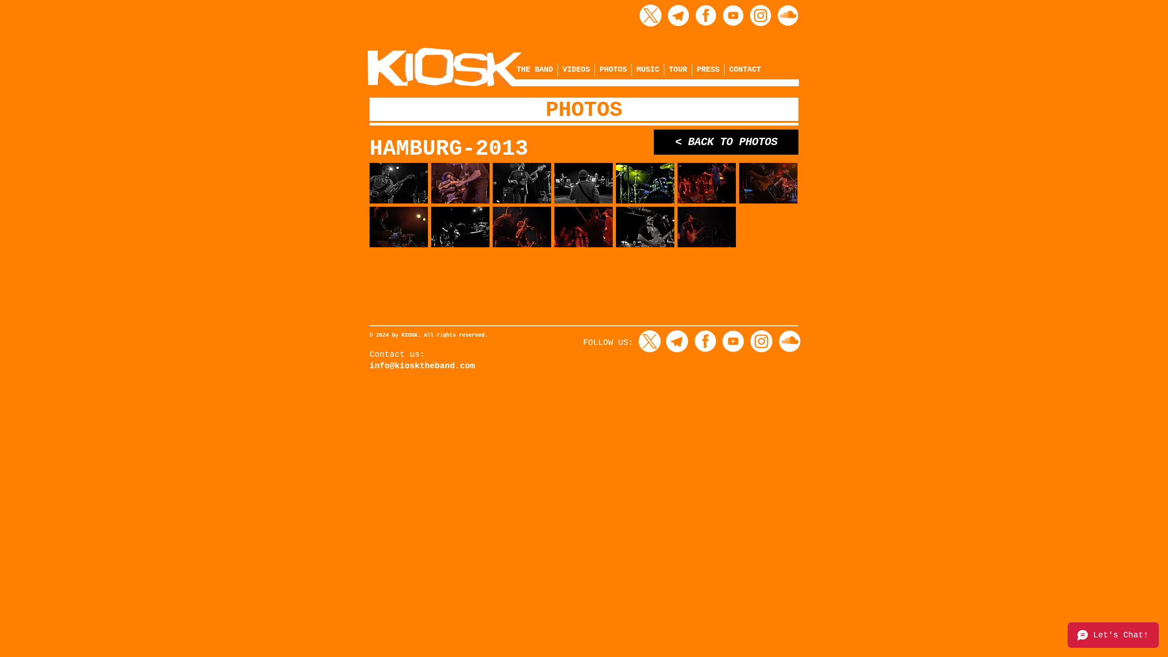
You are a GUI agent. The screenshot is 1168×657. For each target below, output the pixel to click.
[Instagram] (760, 15)
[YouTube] (733, 15)
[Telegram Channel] (678, 15)
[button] (399, 183)
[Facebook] (705, 15)
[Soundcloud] (787, 15)
